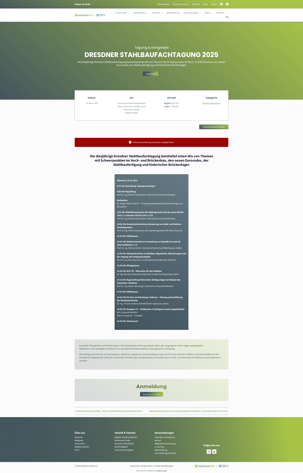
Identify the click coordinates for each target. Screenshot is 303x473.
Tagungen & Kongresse (165, 437)
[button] (227, 17)
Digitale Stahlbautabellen (126, 437)
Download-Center (122, 440)
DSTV (77, 450)
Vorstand (79, 437)
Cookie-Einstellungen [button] (163, 465)
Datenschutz (147, 465)
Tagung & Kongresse (211, 103)
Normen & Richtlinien (124, 443)
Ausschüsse (80, 443)
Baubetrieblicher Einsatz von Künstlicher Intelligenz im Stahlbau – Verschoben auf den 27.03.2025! (188, 411)
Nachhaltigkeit (121, 446)
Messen (158, 440)
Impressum (135, 465)
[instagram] (209, 451)
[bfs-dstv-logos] (90, 14)
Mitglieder (79, 440)
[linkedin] (214, 451)
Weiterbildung (161, 450)
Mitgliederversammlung (165, 443)
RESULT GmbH (162, 471)
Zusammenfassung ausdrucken (214, 127)
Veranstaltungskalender (165, 453)
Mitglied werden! (82, 446)
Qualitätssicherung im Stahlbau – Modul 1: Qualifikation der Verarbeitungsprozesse (109, 411)
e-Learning (159, 446)
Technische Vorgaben (124, 450)
